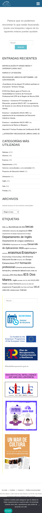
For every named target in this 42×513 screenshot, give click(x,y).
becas (29, 226)
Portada (5, 191)
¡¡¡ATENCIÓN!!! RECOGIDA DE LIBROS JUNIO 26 (21, 134)
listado (4, 284)
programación (6, 287)
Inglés (4, 181)
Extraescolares (8, 263)
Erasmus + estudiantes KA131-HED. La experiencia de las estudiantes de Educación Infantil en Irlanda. (18, 115)
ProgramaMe (16, 287)
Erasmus (5, 160)
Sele (3, 186)
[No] (39, 505)
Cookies (12, 490)
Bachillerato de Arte (17, 227)
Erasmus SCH (21, 259)
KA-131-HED (26, 280)
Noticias (5, 152)
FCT (17, 263)
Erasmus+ (29, 252)
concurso (5, 231)
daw (30, 230)
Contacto (21, 490)
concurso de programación (19, 231)
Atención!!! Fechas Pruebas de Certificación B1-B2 (21, 129)
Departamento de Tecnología (19, 244)
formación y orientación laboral (14, 271)
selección (6, 290)
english (26, 248)
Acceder (4, 490)
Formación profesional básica (25, 267)
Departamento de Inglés (17, 236)
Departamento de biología (9, 233)
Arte (3, 227)
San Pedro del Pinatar (27, 287)
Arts (7, 227)
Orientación (6, 176)
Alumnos (5, 155)
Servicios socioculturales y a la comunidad (16, 168)
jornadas (20, 280)
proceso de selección (28, 284)
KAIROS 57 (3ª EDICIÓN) (11, 73)
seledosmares (14, 290)
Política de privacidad (33, 490)
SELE (37, 287)
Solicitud (23, 290)
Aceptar (8, 511)
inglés (15, 280)
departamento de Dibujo (24, 233)
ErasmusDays (7, 257)
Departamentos (7, 164)
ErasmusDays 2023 (19, 257)
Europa (28, 259)
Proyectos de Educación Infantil (13, 171)
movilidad (10, 284)
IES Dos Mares (16, 275)
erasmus (14, 252)
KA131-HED (35, 280)
